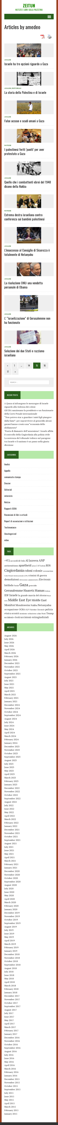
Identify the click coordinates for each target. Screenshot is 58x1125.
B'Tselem (41, 566)
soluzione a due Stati (37, 613)
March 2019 (10, 944)
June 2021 (9, 850)
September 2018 (12, 964)
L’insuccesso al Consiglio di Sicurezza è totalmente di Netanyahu (27, 252)
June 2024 (9, 725)
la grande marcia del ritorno (32, 595)
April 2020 (9, 898)
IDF (6, 595)
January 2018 (10, 992)
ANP (42, 560)
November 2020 (12, 874)
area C (34, 566)
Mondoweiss (23, 605)
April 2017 (9, 1023)
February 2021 (11, 864)
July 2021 (8, 846)
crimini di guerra (37, 575)
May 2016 (9, 1061)
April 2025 (9, 690)
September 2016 (12, 1047)
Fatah (16, 585)
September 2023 (12, 756)
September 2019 (12, 923)
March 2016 (10, 1068)
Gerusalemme (13, 590)
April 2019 (9, 940)
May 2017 (9, 1020)
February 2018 (11, 988)
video (6, 540)
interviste (8, 496)
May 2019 (9, 936)
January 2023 (10, 784)
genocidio (33, 585)
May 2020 (9, 895)
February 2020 (11, 905)
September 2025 (12, 673)
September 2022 (12, 798)
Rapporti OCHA (10, 508)
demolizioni (11, 579)
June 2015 (9, 1096)
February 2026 (11, 656)
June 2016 (9, 1058)
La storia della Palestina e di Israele (25, 92)
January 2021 (10, 867)
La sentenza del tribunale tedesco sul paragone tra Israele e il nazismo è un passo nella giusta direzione (27, 441)
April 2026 (9, 649)
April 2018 (9, 982)
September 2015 (12, 1089)
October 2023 (11, 753)
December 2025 (12, 663)
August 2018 (10, 968)
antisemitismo (11, 565)
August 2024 (10, 718)
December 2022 (12, 788)
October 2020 (11, 878)
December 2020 (12, 871)
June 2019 (9, 933)
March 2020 (10, 902)
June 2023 (9, 767)
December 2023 (12, 746)
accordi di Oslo (17, 560)
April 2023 (9, 774)
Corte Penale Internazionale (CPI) (16, 576)
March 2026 (10, 652)
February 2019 (11, 947)
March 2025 (10, 694)
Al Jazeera (31, 560)
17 (8, 371)
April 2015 (9, 1103)
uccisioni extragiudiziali (35, 617)
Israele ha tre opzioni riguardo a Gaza (26, 63)
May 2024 (9, 729)
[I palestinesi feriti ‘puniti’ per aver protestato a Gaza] (29, 140)
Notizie (7, 145)
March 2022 (10, 819)
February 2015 (11, 1110)
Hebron (47, 591)
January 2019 (10, 950)
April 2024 (9, 732)
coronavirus (48, 571)
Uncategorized (10, 533)
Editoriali (16, 88)
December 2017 (12, 995)
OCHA (22, 609)
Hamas (40, 590)
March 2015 (10, 1106)
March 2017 (10, 1027)
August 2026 (10, 635)
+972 (7, 560)
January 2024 (10, 742)
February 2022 (11, 822)
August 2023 (10, 760)
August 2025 (10, 677)
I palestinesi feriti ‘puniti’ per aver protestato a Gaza (24, 151)
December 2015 (12, 1079)
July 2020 (8, 888)
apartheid (25, 565)
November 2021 (12, 833)
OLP (27, 609)
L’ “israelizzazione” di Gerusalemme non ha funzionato (27, 320)
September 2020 (12, 881)
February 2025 (11, 697)
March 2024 (10, 736)
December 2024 (12, 704)
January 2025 (10, 701)
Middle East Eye (19, 600)
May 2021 (9, 853)
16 (45, 365)
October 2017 (11, 1002)
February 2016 (11, 1072)
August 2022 (10, 801)
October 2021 (11, 836)
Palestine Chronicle (37, 610)
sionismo (23, 613)
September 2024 (12, 715)
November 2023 (12, 749)
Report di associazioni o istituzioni (18, 521)
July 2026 (8, 639)
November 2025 (12, 666)
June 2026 (9, 642)
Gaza (23, 584)
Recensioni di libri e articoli (15, 514)
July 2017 (8, 1013)
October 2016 (11, 1044)
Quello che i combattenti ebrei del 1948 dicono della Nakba (27, 184)
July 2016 (8, 1054)
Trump (50, 613)
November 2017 (12, 999)
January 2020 (10, 909)
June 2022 (9, 808)
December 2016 (12, 1037)
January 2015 (10, 1113)
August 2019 (10, 926)
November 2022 (12, 791)
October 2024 (11, 711)
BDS (48, 565)
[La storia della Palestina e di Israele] (29, 83)
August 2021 (10, 843)
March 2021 (10, 860)
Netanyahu (44, 605)
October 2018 (11, 961)
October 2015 (11, 1086)
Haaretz (28, 590)
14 (29, 365)
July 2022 (8, 805)
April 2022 (9, 815)
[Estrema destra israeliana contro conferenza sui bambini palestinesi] (29, 206)
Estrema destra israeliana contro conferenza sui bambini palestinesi (24, 216)
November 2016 (12, 1040)
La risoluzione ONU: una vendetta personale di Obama (23, 284)
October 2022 (11, 794)
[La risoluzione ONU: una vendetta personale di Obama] (29, 274)
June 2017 (9, 1016)
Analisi (7, 60)
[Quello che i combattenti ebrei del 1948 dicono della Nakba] (29, 173)
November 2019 (12, 916)
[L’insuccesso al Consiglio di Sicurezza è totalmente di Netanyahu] (29, 241)
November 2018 (12, 957)
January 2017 (10, 1034)
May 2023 (9, 770)
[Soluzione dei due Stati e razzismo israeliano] (29, 342)
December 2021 (12, 829)
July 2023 (8, 763)
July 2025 (8, 680)
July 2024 (8, 722)
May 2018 (9, 978)
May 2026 (9, 645)
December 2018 (12, 954)
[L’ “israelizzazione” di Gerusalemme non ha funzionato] (29, 309)
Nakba (34, 605)
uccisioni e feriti (12, 617)
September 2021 (12, 840)
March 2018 (10, 985)
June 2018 (9, 975)
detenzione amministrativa (28, 580)
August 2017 (10, 1009)
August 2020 (10, 884)
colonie (37, 571)
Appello (7, 470)
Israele (13, 595)
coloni (28, 571)
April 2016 (9, 1065)
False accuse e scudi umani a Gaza (24, 120)
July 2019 (8, 930)
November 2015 (12, 1082)
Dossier (7, 483)
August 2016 (10, 1051)
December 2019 (12, 912)
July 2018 (8, 971)
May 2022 (9, 812)
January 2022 (10, 826)
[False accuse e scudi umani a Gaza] (29, 112)
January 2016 (10, 1075)
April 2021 (9, 857)
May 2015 (9, 1099)
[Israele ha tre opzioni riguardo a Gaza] (29, 55)
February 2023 (11, 781)
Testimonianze (10, 527)
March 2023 (10, 777)
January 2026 (10, 659)
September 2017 (12, 1006)
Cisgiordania (14, 570)
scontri (15, 613)
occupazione (11, 609)
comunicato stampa (12, 477)
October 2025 (11, 670)
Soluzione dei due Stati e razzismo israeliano (24, 352)
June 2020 (9, 892)
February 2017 (11, 1030)
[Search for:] (29, 382)
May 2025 (9, 687)
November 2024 (12, 708)
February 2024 (11, 739)
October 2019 (11, 919)
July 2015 (8, 1092)
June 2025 (9, 684)
